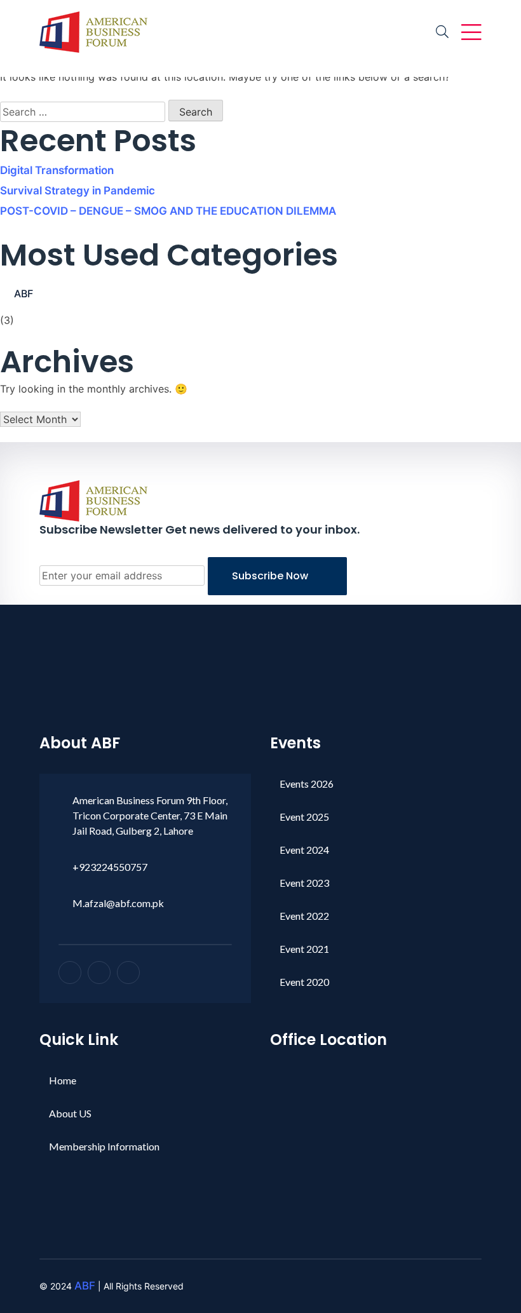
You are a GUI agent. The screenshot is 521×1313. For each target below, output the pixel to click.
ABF (23, 293)
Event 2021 (304, 949)
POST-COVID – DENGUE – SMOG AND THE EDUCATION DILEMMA (168, 211)
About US (70, 1113)
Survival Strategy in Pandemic (77, 190)
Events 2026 (307, 784)
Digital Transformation (57, 170)
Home (62, 1080)
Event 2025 (304, 817)
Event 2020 (304, 982)
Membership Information (104, 1146)
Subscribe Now (271, 576)
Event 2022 (304, 916)
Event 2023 (304, 883)
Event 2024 (304, 850)
